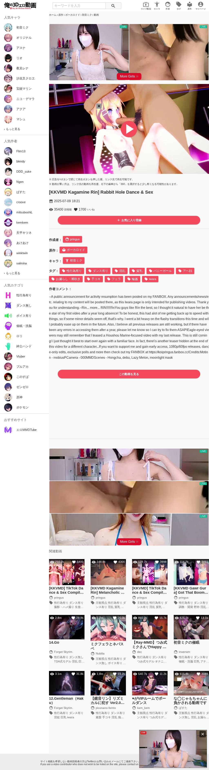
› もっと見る (12, 129)
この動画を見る (129, 374)
